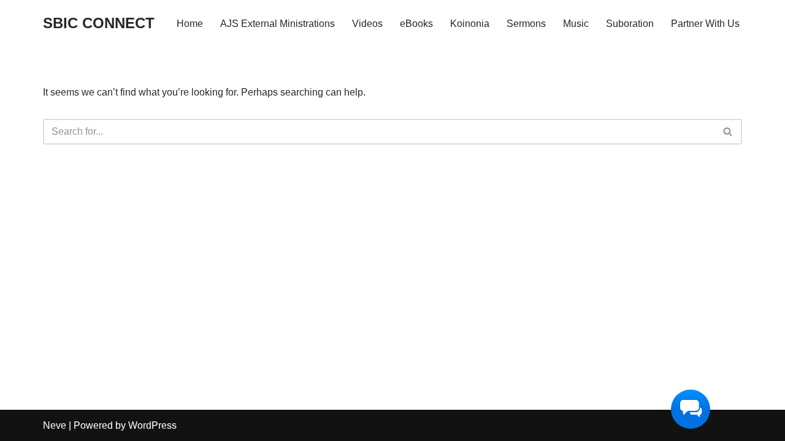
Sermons (526, 23)
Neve (54, 425)
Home (190, 23)
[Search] (728, 132)
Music (576, 23)
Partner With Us (705, 23)
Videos (367, 23)
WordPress (152, 425)
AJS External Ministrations (277, 23)
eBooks (416, 23)
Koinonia (469, 23)
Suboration (630, 23)
